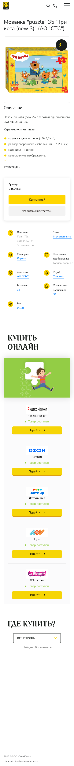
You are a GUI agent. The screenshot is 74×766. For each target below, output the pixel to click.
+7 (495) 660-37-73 (55, 6)
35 (54, 294)
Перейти (34, 430)
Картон (21, 258)
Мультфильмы (62, 236)
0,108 (20, 308)
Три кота (58, 276)
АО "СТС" (23, 276)
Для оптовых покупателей (37, 211)
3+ (18, 290)
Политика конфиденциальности (21, 761)
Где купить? (37, 200)
